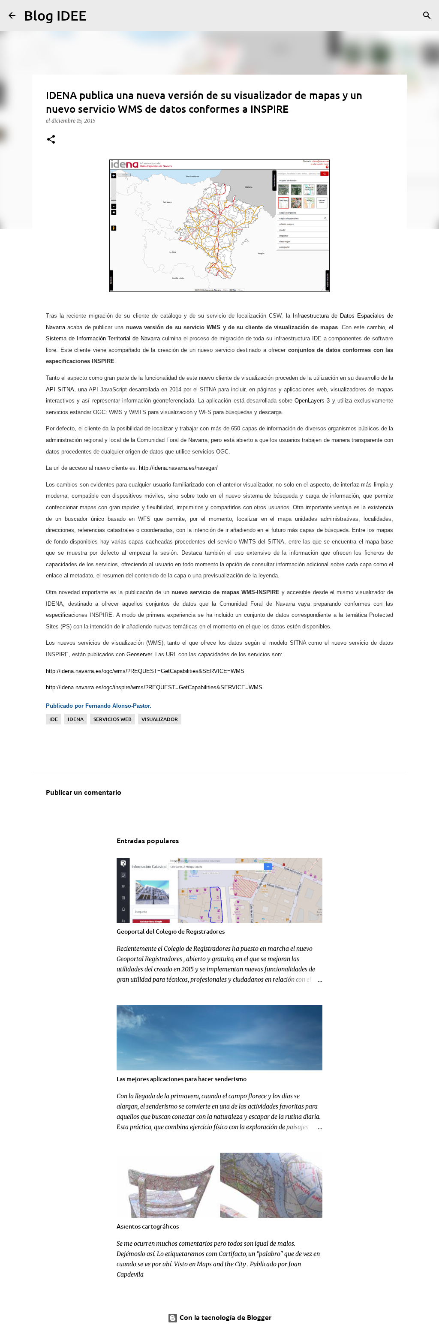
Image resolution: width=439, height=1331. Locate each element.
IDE (53, 719)
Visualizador (159, 719)
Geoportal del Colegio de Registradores (171, 931)
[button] (51, 140)
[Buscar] (98, 15)
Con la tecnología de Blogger (224, 1318)
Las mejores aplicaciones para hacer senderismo (182, 1079)
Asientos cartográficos (148, 1226)
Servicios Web (112, 719)
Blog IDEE (55, 15)
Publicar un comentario (83, 793)
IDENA (76, 719)
